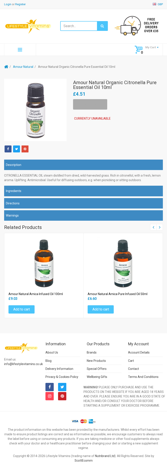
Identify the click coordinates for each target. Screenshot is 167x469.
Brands (92, 352)
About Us (51, 352)
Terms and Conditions (143, 377)
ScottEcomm (84, 460)
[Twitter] (16, 148)
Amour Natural (23, 66)
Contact (133, 369)
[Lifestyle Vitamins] (28, 26)
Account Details (139, 352)
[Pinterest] (62, 396)
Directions (13, 203)
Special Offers (97, 369)
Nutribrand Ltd (105, 456)
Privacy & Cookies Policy (61, 377)
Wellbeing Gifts (97, 377)
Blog (48, 360)
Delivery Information (59, 369)
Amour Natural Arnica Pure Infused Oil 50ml (117, 294)
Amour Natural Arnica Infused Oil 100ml (35, 294)
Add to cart (21, 309)
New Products (96, 360)
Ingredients (13, 191)
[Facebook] (8, 148)
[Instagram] (49, 396)
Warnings (12, 215)
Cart (131, 360)
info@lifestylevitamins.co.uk (23, 364)
